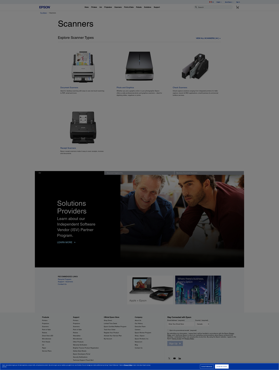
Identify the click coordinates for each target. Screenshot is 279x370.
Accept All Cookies (222, 366)
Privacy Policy (128, 365)
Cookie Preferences (206, 366)
